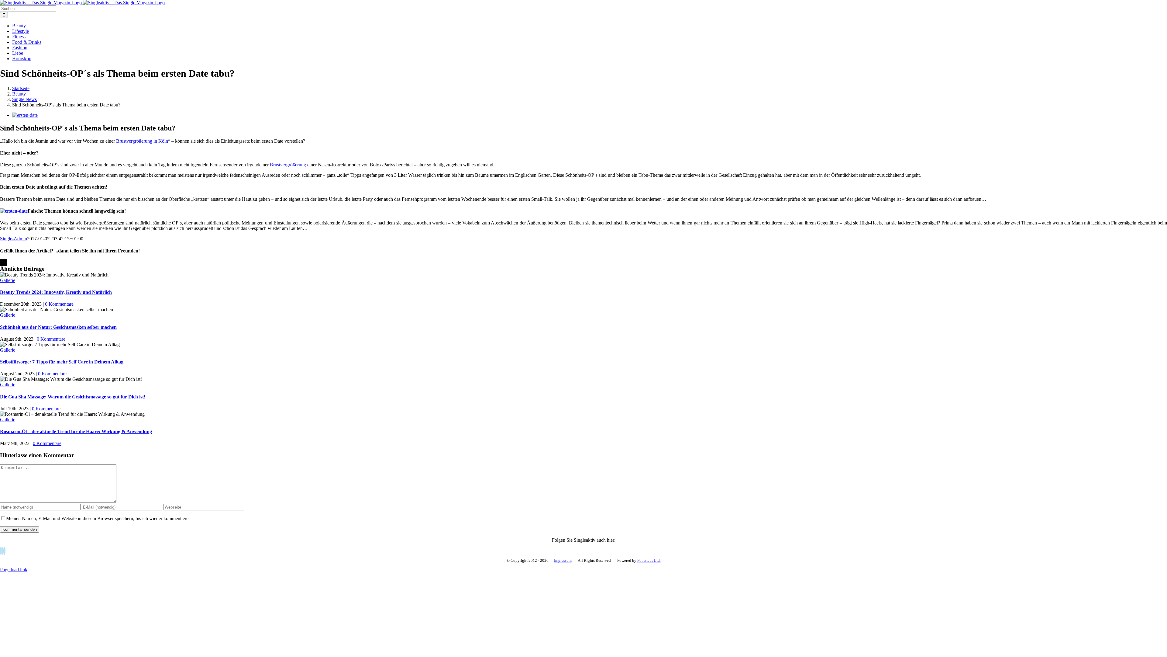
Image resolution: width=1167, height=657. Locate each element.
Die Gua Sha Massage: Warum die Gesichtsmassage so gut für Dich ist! (72, 396)
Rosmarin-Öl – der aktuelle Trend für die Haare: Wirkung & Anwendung (76, 431)
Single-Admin (13, 238)
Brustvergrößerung (288, 164)
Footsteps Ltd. (649, 560)
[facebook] (1, 551)
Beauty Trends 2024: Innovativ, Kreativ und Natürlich (56, 292)
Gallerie (7, 280)
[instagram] (4, 551)
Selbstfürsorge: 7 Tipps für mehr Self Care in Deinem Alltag (61, 361)
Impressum (563, 560)
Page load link (13, 569)
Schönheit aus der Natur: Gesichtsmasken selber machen (58, 327)
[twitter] (3, 551)
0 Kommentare (59, 304)
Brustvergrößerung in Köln (142, 141)
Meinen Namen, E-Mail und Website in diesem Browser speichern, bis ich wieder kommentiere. (98, 518)
